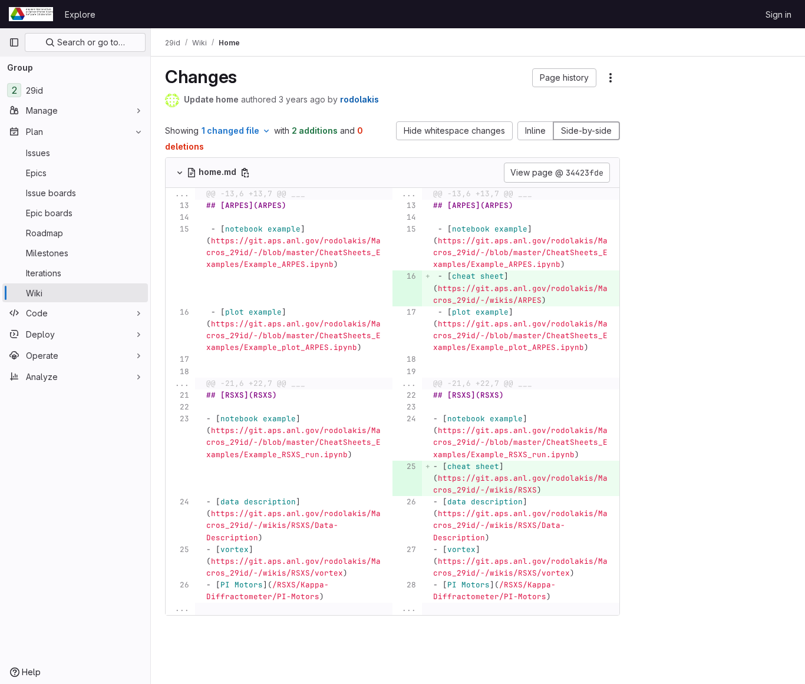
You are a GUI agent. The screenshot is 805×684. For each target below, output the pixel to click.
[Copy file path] (245, 173)
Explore (80, 14)
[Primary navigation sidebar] (14, 42)
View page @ (556, 172)
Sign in (778, 14)
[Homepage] (30, 14)
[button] (564, 77)
